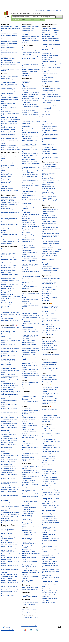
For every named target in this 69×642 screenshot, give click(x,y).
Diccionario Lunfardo (48, 334)
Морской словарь (47, 57)
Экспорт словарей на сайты (7, 629)
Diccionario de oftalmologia (49, 318)
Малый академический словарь (31, 121)
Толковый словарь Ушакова (30, 114)
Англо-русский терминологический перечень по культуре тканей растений (10, 487)
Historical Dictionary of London (50, 505)
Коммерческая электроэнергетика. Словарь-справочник (30, 453)
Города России (46, 102)
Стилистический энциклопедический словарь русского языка (30, 125)
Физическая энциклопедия (29, 47)
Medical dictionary (47, 464)
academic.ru (6, 19)
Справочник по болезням (8, 67)
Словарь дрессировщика (8, 145)
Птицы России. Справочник (9, 121)
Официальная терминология (50, 227)
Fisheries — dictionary (48, 602)
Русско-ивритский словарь (50, 377)
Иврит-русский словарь (49, 375)
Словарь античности (7, 310)
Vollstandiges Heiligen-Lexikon (30, 476)
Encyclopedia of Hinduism (49, 520)
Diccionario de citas (47, 324)
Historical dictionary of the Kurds (51, 492)
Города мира (25, 75)
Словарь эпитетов (27, 241)
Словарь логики (6, 176)
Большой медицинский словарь (10, 28)
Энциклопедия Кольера (29, 38)
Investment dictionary (48, 454)
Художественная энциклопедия (31, 348)
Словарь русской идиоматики (30, 235)
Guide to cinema (46, 575)
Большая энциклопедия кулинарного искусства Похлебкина (29, 397)
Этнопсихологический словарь (51, 100)
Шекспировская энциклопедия (31, 317)
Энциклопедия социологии (9, 179)
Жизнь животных (6, 111)
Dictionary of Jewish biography (50, 490)
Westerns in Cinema (48, 588)
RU (60, 10)
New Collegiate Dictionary (49, 431)
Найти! (59, 17)
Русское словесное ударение (30, 226)
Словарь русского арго (28, 224)
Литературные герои (28, 311)
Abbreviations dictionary (49, 439)
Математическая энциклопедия (31, 52)
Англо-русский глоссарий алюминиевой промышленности (8, 446)
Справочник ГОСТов (28, 429)
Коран (3, 222)
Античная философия (7, 163)
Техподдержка (24, 625)
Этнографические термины (9, 318)
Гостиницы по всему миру (49, 561)
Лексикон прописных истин (30, 369)
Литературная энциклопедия (30, 293)
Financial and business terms (50, 451)
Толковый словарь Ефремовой (31, 116)
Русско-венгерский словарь (30, 604)
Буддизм (3, 232)
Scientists (44, 462)
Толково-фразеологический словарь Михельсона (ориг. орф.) (30, 176)
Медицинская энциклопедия (9, 26)
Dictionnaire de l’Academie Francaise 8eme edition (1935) (49, 299)
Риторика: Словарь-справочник (31, 278)
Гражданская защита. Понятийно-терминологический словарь (31, 459)
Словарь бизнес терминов (50, 209)
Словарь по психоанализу (9, 55)
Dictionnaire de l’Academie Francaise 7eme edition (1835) (49, 293)
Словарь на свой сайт (52, 10)
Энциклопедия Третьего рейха (10, 312)
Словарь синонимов (28, 237)
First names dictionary (48, 445)
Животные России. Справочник (10, 119)
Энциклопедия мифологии (9, 234)
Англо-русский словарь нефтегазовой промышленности (8, 463)
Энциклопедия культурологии (30, 350)
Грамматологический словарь (30, 98)
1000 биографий (6, 263)
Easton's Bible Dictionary (49, 516)
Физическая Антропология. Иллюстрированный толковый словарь (30, 65)
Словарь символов (6, 243)
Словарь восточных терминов (10, 241)
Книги (32, 19)
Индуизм (3, 230)
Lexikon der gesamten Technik (30, 466)
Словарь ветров (26, 73)
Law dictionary (46, 449)
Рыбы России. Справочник (9, 117)
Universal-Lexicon (27, 468)
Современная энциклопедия (30, 36)
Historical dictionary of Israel (50, 487)
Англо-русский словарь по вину (10, 503)
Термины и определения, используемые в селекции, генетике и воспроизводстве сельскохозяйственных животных (9, 140)
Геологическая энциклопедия (50, 171)
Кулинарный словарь (28, 394)
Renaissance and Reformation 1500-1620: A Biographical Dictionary (50, 540)
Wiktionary (45, 426)
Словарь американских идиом (51, 447)
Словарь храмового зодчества (51, 168)
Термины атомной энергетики (51, 67)
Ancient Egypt (46, 525)
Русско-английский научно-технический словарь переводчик (9, 538)
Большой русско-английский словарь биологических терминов (9, 570)
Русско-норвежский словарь (30, 589)
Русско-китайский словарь (49, 415)
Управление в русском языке (30, 92)
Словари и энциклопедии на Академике (26, 13)
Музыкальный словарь (28, 385)
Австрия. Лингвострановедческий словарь (49, 122)
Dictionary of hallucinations (49, 467)
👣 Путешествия (6, 627)
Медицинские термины (8, 30)
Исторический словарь (8, 257)
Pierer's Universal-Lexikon (29, 470)
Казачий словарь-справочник (9, 284)
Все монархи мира (6, 286)
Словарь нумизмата (28, 423)
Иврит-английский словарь (50, 379)
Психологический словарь (9, 41)
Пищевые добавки (27, 449)
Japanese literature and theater (51, 569)
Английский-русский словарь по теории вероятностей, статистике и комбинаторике (10, 393)
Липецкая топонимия (48, 142)
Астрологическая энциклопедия (10, 239)
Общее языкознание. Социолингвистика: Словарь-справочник (9, 190)
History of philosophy (48, 460)
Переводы (24, 19)
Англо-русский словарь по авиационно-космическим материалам (9, 429)
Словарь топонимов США (49, 119)
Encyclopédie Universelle (49, 289)
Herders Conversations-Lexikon (31, 494)
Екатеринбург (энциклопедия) (51, 111)
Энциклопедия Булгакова (29, 313)
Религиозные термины (8, 236)
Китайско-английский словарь (51, 417)
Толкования (16, 19)
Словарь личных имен (7, 251)
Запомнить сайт (40, 10)
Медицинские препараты (8, 64)
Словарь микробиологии (8, 82)
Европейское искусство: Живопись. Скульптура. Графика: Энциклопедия (29, 354)
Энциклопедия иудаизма (8, 228)
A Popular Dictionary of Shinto (50, 522)
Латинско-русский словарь (50, 387)
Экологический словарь (49, 196)
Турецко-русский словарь (29, 609)
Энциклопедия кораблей (49, 61)
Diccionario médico (47, 316)
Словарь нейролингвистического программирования (8, 58)
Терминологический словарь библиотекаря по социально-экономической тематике (50, 235)
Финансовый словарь (48, 215)
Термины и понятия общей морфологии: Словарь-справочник (30, 265)
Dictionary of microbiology (49, 477)
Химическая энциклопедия (30, 50)
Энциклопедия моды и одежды (31, 447)
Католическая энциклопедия (9, 216)
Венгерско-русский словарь (30, 602)
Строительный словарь (49, 164)
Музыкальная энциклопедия (30, 382)
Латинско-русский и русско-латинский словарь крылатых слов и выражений (50, 395)
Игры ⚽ (41, 19)
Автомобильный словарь (49, 34)
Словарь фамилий (6, 248)
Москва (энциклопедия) (49, 105)
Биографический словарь (8, 265)
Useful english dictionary (49, 428)
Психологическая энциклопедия (10, 39)
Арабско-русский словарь (49, 362)
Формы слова (26, 232)
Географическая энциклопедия (51, 88)
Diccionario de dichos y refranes (51, 328)
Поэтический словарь (28, 309)
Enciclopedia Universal (48, 313)
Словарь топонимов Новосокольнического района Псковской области (50, 145)
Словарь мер (46, 202)
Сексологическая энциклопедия (10, 62)
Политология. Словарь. (49, 272)
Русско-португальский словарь (51, 356)
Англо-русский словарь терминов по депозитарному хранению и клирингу (9, 376)
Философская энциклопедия (9, 155)
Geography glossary (48, 481)
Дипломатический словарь (50, 270)
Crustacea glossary (47, 469)
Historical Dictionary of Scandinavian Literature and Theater (50, 565)
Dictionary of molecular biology (50, 479)
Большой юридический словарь (51, 249)
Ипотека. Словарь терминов (50, 241)
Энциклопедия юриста (48, 247)
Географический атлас (48, 90)
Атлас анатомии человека (9, 33)
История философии (7, 160)
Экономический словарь (49, 221)
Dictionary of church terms (49, 518)
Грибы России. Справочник (9, 123)
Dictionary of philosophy (49, 458)
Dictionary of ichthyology (49, 471)
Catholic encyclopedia (48, 514)
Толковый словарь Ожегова (30, 112)
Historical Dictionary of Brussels (51, 508)
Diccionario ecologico (48, 326)
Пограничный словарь (28, 437)
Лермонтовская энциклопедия (31, 315)
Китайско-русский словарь (50, 413)
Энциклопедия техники (49, 28)
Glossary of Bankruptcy (48, 456)
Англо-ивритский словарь (49, 382)
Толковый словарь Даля (29, 110)
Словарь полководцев (7, 288)
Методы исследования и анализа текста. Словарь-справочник (29, 286)
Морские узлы (46, 59)
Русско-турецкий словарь (29, 612)
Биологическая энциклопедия (10, 76)
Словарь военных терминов (30, 435)
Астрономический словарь (29, 62)
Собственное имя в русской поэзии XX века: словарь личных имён (30, 336)
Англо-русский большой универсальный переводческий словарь (10, 340)
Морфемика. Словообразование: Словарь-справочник (30, 271)
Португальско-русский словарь (51, 354)
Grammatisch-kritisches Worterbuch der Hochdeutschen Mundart (31, 484)
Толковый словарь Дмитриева (30, 119)
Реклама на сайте (32, 625)
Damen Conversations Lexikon (30, 488)
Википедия (25, 34)
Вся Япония (45, 117)
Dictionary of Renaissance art (50, 544)
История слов (26, 218)
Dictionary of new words (49, 437)
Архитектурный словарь (49, 166)
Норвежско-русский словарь (30, 587)
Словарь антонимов (28, 239)
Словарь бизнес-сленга (49, 239)
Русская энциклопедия (8, 278)
